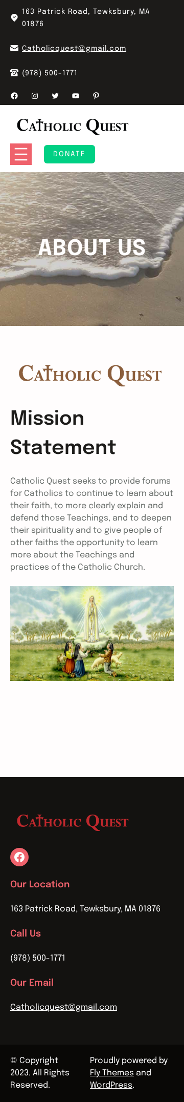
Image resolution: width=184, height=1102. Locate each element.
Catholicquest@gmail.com (74, 48)
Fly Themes (112, 1073)
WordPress (111, 1085)
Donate (69, 154)
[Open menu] (21, 154)
